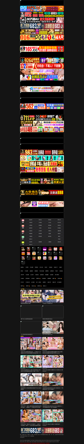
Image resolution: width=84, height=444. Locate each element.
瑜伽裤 (50, 233)
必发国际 (51, 274)
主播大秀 (22, 274)
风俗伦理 (59, 241)
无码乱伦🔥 (60, 278)
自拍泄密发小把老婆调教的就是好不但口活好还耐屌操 (31, 388)
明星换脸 (40, 233)
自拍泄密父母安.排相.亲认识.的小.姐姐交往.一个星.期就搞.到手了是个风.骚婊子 (53, 406)
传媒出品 (30, 239)
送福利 (60, 267)
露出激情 (40, 236)
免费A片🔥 (28, 285)
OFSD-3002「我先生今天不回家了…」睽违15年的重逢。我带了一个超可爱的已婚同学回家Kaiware (31, 425)
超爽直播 (52, 270)
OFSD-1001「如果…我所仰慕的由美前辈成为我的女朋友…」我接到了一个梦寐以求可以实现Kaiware (31, 407)
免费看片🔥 (38, 278)
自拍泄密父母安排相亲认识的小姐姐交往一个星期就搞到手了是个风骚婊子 (53, 388)
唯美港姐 (49, 225)
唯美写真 (49, 236)
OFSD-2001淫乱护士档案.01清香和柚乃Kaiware (51, 424)
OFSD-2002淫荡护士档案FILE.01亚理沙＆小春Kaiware (53, 370)
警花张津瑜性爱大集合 (47, 319)
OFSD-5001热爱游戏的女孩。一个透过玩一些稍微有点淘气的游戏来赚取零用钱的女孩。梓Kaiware (31, 353)
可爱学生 (49, 230)
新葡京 (22, 270)
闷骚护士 (59, 233)
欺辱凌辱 (30, 227)
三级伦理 (30, 222)
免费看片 (44, 282)
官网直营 (36, 267)
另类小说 (30, 244)
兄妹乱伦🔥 (34, 285)
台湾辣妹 (30, 225)
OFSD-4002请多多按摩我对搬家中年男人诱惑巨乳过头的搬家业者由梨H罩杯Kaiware (52, 352)
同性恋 (59, 239)
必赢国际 (31, 270)
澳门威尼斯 (59, 282)
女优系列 (40, 230)
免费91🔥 (22, 285)
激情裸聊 (49, 278)
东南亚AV (59, 225)
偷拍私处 (37, 274)
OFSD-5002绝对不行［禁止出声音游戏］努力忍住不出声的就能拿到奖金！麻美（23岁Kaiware (31, 371)
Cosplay (49, 222)
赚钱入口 (45, 285)
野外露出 (59, 227)
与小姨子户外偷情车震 (47, 303)
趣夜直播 (42, 274)
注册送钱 (50, 267)
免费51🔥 (54, 278)
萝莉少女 (59, 219)
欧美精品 (49, 219)
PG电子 (46, 267)
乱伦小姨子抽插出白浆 (47, 334)
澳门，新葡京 (38, 282)
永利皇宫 (33, 278)
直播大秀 (54, 282)
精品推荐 (30, 219)
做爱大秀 (49, 282)
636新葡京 (44, 278)
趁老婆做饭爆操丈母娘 (26, 303)
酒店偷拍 (61, 270)
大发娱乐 (22, 278)
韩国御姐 (40, 225)
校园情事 (40, 241)
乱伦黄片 (32, 274)
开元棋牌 (31, 267)
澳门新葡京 (57, 274)
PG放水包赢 (41, 270)
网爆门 (59, 236)
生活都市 (30, 241)
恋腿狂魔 (59, 230)
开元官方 (22, 282)
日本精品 (40, 222)
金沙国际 (33, 282)
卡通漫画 (30, 236)
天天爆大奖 (28, 282)
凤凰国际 (36, 270)
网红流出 (49, 227)
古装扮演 (30, 230)
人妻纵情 (49, 241)
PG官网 (27, 267)
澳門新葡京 (28, 278)
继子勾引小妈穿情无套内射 (27, 319)
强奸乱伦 (40, 219)
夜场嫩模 (46, 274)
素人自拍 (59, 222)
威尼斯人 (22, 267)
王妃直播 (27, 274)
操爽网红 (47, 270)
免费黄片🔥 (39, 285)
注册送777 (56, 267)
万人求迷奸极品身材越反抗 (27, 334)
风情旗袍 (30, 233)
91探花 (40, 227)
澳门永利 (41, 267)
